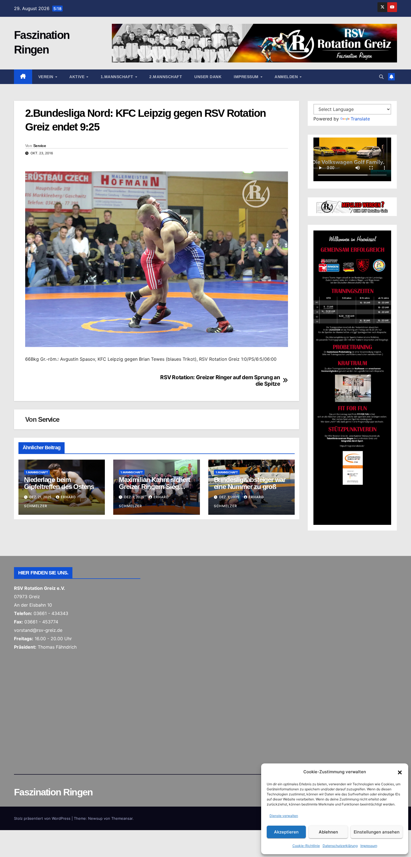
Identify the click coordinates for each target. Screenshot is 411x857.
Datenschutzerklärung (340, 846)
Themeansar (122, 818)
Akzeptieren (286, 832)
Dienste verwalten (284, 816)
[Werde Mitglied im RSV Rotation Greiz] (352, 206)
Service (39, 145)
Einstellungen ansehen (377, 832)
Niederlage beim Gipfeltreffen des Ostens (59, 483)
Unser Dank (207, 76)
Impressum (368, 846)
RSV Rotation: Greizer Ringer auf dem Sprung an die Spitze (220, 380)
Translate (360, 119)
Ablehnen (328, 832)
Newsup (95, 818)
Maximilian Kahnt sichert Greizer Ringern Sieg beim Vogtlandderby (154, 486)
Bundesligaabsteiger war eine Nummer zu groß (249, 483)
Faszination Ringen (53, 792)
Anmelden (287, 76)
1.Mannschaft (118, 76)
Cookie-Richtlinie (306, 846)
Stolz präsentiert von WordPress (43, 818)
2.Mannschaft (165, 76)
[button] (400, 772)
